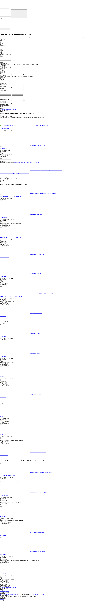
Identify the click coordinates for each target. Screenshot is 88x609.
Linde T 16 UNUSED (4, 495)
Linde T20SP (3, 276)
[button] (44, 23)
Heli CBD (2, 376)
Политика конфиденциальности (14, 594)
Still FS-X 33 (3, 434)
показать (2, 108)
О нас (1, 591)
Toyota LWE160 (3, 217)
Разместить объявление (5, 586)
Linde (9, 31)
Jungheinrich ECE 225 (5, 148)
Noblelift (15, 31)
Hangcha (1, 31)
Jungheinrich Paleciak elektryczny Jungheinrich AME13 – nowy (15, 173)
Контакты (7, 591)
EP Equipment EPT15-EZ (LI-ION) (7, 475)
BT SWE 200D (3, 416)
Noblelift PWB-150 (4, 455)
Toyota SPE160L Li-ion (5, 516)
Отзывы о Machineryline (33, 594)
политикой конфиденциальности (20, 162)
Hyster (6, 31)
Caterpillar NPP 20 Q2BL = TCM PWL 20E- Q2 (10, 196)
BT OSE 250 (3, 397)
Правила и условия (3, 594)
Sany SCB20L (3, 535)
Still (18, 31)
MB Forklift (12, 31)
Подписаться (2, 161)
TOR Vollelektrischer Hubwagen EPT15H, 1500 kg (11, 296)
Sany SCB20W (3, 554)
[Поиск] (19, 13)
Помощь (4, 591)
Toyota (20, 31)
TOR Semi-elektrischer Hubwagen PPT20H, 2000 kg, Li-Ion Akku (15, 237)
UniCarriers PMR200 (4, 257)
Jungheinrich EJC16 (5, 128)
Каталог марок (41, 594)
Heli (4, 31)
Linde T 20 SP (3, 316)
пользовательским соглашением (33, 162)
